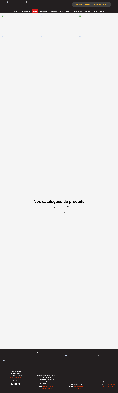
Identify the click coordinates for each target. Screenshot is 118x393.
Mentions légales (15, 378)
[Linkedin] (19, 384)
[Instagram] (15, 384)
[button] (91, 4)
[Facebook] (12, 384)
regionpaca (76, 386)
